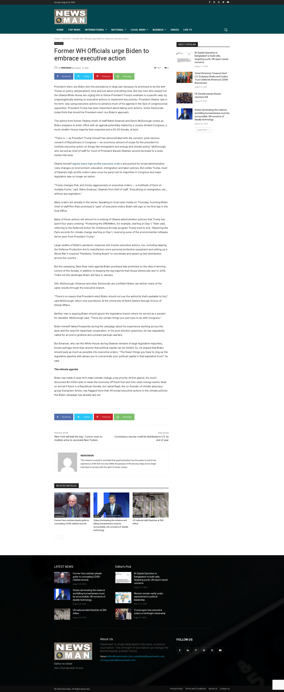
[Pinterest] (196, 650)
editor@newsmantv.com (120, 656)
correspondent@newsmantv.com (117, 660)
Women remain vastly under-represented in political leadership (149, 596)
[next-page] (61, 537)
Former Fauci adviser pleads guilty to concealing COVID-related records (87, 576)
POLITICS (66, 38)
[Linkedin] (188, 650)
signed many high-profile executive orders (97, 163)
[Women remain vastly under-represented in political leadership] (123, 597)
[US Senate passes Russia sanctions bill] (184, 97)
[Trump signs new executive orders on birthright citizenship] (123, 614)
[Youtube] (228, 2)
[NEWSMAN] (56, 67)
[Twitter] (219, 2)
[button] (226, 30)
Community (60, 516)
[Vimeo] (223, 2)
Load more (202, 129)
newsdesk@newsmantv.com (149, 656)
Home (57, 38)
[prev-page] (56, 537)
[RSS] (204, 650)
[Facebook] (210, 2)
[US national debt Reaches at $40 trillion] (151, 505)
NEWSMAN (66, 68)
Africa (97, 516)
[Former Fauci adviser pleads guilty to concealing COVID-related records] (72, 505)
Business (138, 516)
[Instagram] (214, 2)
